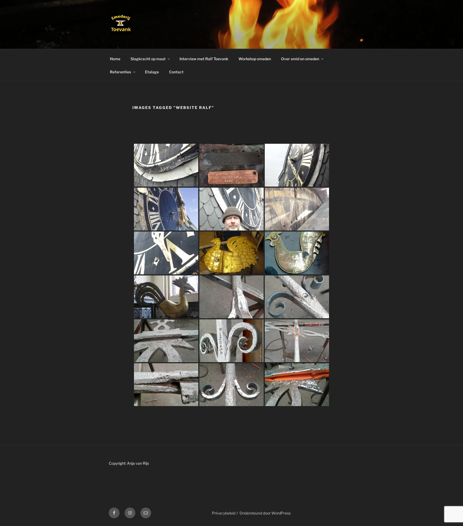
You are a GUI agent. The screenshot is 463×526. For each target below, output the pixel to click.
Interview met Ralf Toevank (204, 58)
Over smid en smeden (300, 58)
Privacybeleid (223, 513)
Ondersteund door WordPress (265, 513)
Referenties (120, 72)
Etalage (152, 72)
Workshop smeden (254, 58)
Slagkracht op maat (148, 58)
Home (115, 58)
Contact (176, 72)
